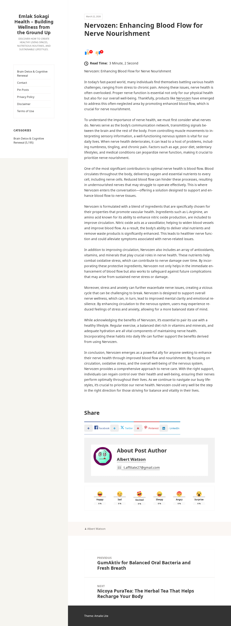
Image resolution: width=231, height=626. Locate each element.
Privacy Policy (25, 97)
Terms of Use (25, 111)
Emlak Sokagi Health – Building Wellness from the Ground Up (33, 24)
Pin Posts (23, 90)
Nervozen (183, 98)
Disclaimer (24, 104)
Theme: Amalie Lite (96, 616)
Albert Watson (131, 459)
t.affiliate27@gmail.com (142, 467)
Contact (22, 83)
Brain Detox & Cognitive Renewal (32, 73)
